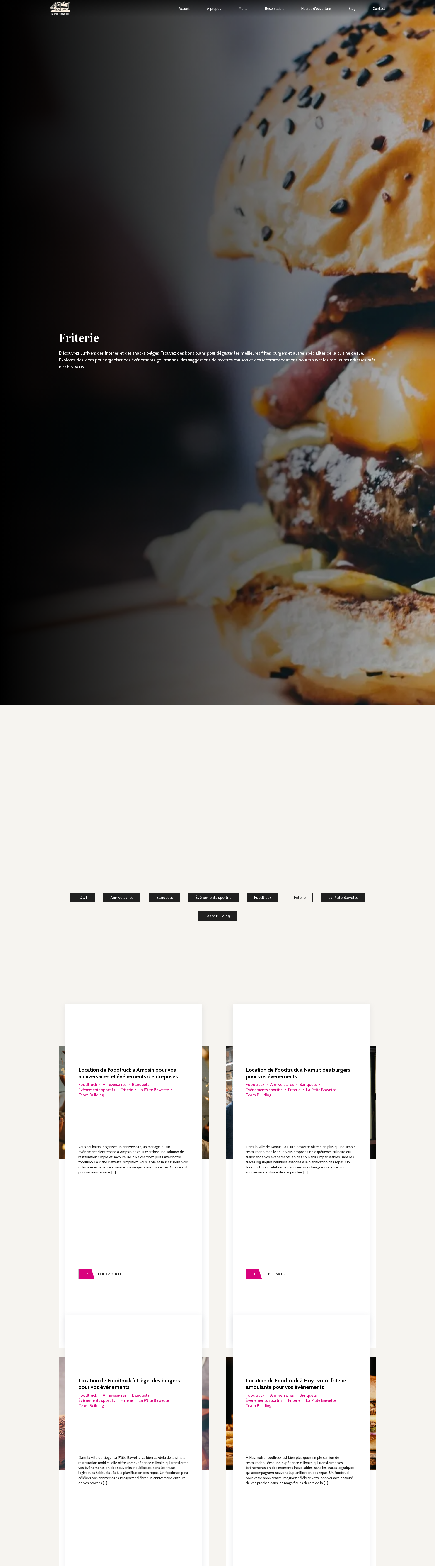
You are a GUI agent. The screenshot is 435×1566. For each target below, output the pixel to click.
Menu (243, 8)
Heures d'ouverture (316, 8)
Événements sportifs (214, 897)
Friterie (300, 897)
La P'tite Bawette (343, 897)
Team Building (217, 916)
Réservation (274, 8)
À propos (214, 8)
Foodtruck (262, 897)
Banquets (164, 897)
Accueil (184, 8)
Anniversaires (121, 897)
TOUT (82, 897)
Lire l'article (110, 1274)
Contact (379, 8)
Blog (351, 8)
